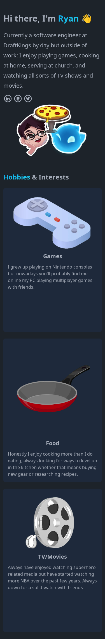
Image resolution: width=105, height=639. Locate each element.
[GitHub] (17, 98)
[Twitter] (28, 98)
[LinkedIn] (7, 98)
